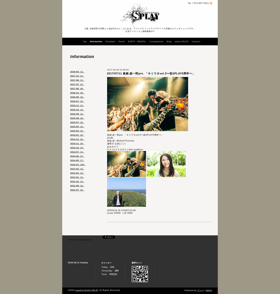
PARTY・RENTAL (137, 41)
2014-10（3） (77, 148)
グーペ (200, 290)
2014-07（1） (77, 152)
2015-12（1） (77, 105)
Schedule (110, 41)
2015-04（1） (77, 131)
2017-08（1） (77, 80)
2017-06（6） (77, 89)
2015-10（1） (77, 110)
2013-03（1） (77, 169)
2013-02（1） (77, 173)
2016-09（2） (77, 97)
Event (122, 41)
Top (85, 41)
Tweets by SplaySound (79, 240)
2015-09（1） (77, 114)
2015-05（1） (77, 127)
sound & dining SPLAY (86, 290)
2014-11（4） (77, 143)
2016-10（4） (77, 93)
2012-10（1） (77, 181)
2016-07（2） (77, 101)
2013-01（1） (77, 177)
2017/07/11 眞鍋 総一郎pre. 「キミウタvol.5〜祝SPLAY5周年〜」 (151, 73)
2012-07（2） (77, 190)
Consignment (156, 41)
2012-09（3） (77, 186)
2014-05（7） (77, 160)
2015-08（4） (77, 118)
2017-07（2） (77, 84)
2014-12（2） (77, 139)
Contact (196, 41)
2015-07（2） (77, 122)
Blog (169, 41)
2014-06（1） (77, 156)
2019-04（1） (77, 72)
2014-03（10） (78, 165)
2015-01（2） (77, 135)
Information (96, 41)
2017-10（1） (77, 76)
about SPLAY (182, 41)
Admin (209, 290)
